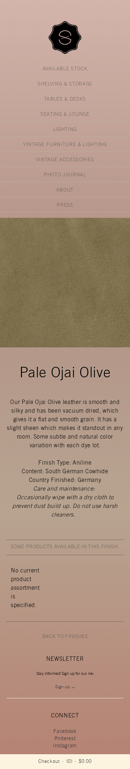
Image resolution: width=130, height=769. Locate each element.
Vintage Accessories (65, 160)
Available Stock (65, 69)
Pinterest (65, 739)
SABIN (65, 37)
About (65, 190)
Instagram (65, 746)
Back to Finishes (65, 637)
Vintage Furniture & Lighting (65, 145)
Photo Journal (65, 175)
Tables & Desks (65, 99)
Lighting (65, 129)
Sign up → (65, 687)
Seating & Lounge (65, 114)
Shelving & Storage (65, 84)
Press (65, 205)
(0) (69, 762)
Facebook (64, 731)
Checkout (49, 762)
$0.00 (85, 762)
